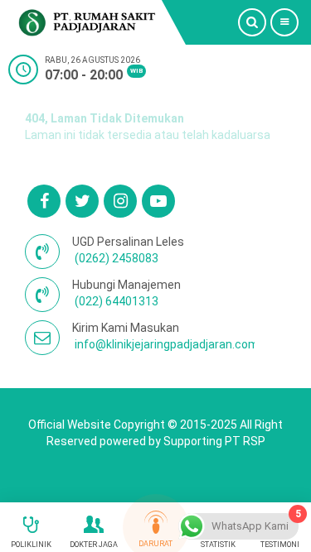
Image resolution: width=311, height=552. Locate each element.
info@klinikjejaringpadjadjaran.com (167, 344)
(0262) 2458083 (116, 258)
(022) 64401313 (116, 301)
